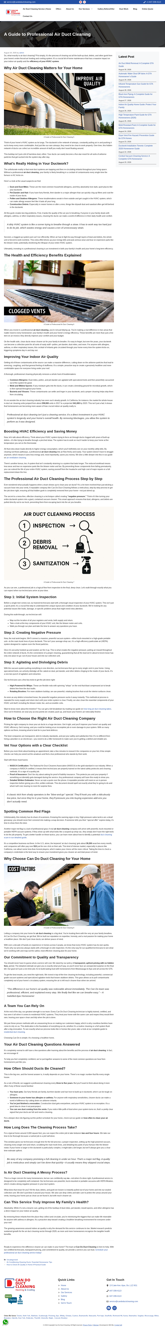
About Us (70, 9)
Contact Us (27, 16)
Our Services (84, 9)
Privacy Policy (87, 1325)
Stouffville (108, 1316)
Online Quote (147, 9)
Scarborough (43, 1316)
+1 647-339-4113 (153, 2)
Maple (51, 1318)
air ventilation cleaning (16, 458)
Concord (57, 1318)
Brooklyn (64, 1318)
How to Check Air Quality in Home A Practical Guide (26, 1265)
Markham (34, 1316)
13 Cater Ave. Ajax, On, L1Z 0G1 (123, 1285)
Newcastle (92, 1316)
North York (26, 1316)
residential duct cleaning (14, 1032)
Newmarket (133, 1316)
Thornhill (37, 1318)
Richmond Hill (117, 1316)
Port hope (100, 1316)
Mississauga (149, 1316)
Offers (58, 9)
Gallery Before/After (106, 9)
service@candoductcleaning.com (21, 2)
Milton (156, 1316)
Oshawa (68, 1316)
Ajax (57, 1316)
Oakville (14, 1318)
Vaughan (141, 1316)
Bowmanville (83, 1316)
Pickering (51, 1316)
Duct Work (123, 9)
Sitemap (96, 1325)
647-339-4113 (115, 1291)
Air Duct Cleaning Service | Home (37, 9)
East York (21, 1318)
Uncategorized (12, 1260)
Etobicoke (29, 1318)
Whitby (62, 1316)
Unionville (44, 1318)
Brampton (7, 1318)
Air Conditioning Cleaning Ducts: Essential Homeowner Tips (29, 1262)
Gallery (64, 1296)
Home (63, 1285)
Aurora (125, 1316)
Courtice (75, 1316)
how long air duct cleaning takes (97, 709)
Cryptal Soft (118, 1325)
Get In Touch (66, 1303)
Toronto (19, 1316)
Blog (135, 9)
